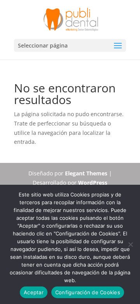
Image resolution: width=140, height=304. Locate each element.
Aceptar (34, 292)
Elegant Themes (86, 173)
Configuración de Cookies (87, 292)
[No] (130, 244)
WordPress (92, 182)
